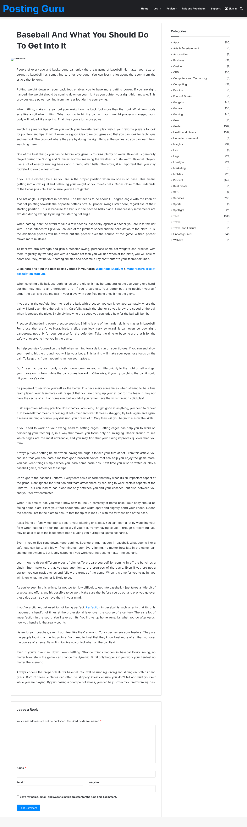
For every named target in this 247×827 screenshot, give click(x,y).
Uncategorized (182, 234)
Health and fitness (184, 132)
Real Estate (180, 186)
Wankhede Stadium (109, 269)
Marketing (179, 168)
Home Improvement (185, 138)
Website (94, 782)
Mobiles (178, 174)
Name (21, 767)
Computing (180, 84)
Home (144, 8)
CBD (176, 72)
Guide (176, 126)
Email (21, 782)
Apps (176, 42)
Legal (176, 156)
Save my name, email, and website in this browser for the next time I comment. (68, 796)
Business (178, 60)
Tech (176, 216)
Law (175, 150)
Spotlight (178, 210)
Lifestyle (178, 162)
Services (178, 198)
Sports (177, 204)
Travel (177, 222)
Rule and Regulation (194, 8)
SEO (175, 192)
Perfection (93, 607)
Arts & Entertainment (186, 48)
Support (216, 8)
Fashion (178, 90)
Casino (177, 66)
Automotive (180, 54)
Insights (178, 144)
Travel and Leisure (184, 228)
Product (178, 180)
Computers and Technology (190, 78)
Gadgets (178, 102)
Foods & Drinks (182, 96)
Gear (176, 120)
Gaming (178, 114)
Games (177, 108)
